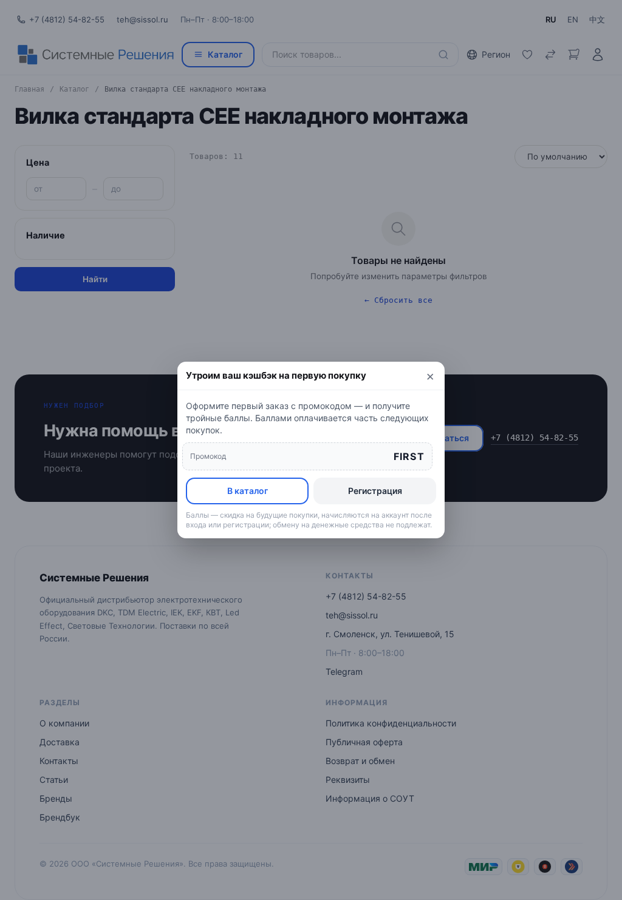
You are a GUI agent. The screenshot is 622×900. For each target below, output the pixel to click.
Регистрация (375, 491)
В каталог (247, 491)
